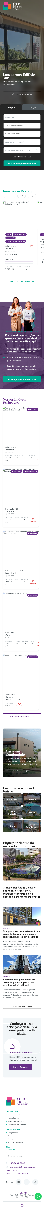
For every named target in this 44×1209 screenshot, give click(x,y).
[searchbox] (17, 126)
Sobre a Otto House (16, 1115)
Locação (31, 196)
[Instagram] (18, 1182)
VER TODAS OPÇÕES (21, 771)
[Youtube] (35, 1182)
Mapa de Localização (16, 1121)
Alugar (10, 1139)
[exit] (22, 1204)
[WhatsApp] (38, 1196)
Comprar (11, 1136)
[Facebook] (27, 1182)
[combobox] (22, 125)
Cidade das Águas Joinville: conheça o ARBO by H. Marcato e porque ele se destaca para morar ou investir (21, 892)
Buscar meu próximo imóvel (22, 163)
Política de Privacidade (17, 1125)
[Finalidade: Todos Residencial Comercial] (22, 117)
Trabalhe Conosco (15, 1156)
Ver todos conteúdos (22, 1006)
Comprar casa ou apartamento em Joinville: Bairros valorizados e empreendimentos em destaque (21, 934)
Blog (8, 1147)
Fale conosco (13, 1153)
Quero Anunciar (20, 1067)
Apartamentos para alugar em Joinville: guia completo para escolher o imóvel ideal (19, 982)
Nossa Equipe (13, 1118)
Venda (21, 196)
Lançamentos (9, 196)
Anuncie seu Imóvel (15, 1142)
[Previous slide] (5, 1082)
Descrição (9, 259)
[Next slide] (39, 1082)
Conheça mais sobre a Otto (22, 379)
